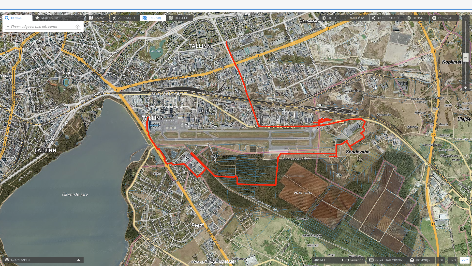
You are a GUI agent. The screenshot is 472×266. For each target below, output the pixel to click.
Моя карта (49, 18)
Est (440, 260)
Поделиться (388, 18)
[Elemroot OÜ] (355, 260)
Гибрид (155, 18)
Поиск (16, 18)
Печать (418, 18)
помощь (423, 260)
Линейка (357, 18)
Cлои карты (20, 260)
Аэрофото (126, 18)
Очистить (446, 18)
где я (331, 18)
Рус (465, 260)
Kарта (99, 18)
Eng (452, 260)
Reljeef (181, 18)
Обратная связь (388, 260)
